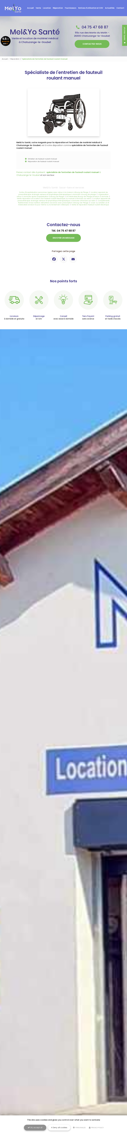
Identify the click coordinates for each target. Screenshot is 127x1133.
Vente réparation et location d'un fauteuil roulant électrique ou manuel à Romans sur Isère (54, 198)
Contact (120, 8)
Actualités (109, 8)
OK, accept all (36, 1127)
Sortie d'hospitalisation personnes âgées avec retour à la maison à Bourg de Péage (53, 192)
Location (47, 8)
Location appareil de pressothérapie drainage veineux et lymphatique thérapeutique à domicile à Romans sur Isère (64, 199)
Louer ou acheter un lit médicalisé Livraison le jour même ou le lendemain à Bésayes (63, 204)
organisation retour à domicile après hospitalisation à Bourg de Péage (63, 195)
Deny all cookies (59, 1127)
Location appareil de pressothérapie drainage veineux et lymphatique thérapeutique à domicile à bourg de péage (63, 193)
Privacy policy (97, 1127)
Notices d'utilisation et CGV (90, 8)
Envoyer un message (63, 237)
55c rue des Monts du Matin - (92, 34)
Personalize (80, 1127)
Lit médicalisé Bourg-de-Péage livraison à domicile (87, 196)
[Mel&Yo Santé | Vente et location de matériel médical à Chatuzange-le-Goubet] (13, 8)
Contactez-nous (92, 43)
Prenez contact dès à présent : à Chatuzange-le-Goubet (58, 173)
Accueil (30, 8)
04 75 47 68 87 (94, 27)
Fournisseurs (70, 8)
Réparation (58, 8)
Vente (38, 8)
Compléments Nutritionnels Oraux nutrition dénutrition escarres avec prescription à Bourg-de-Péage (64, 202)
